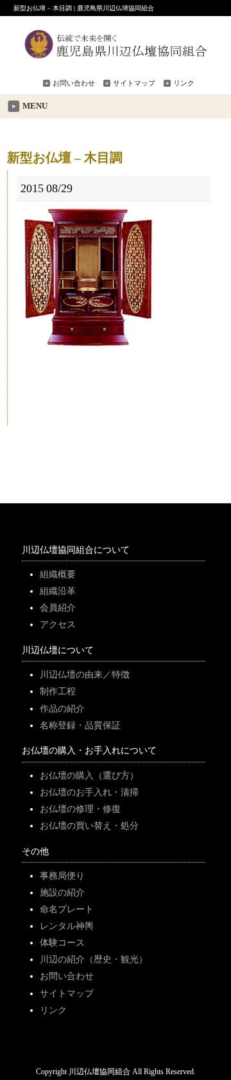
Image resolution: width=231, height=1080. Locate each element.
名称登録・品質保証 (80, 725)
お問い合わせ (74, 83)
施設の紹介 (62, 892)
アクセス (58, 624)
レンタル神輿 (67, 926)
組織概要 (58, 574)
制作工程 (58, 691)
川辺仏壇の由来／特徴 (85, 674)
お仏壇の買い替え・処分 (89, 825)
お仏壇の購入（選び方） (89, 775)
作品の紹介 (62, 708)
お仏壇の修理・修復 (80, 809)
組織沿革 (58, 591)
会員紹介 (58, 607)
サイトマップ (134, 83)
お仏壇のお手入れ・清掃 (89, 792)
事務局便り (62, 875)
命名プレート (67, 909)
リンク (183, 83)
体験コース (62, 942)
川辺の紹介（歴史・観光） (94, 959)
